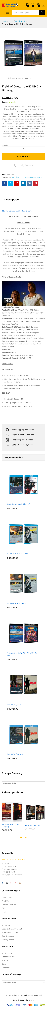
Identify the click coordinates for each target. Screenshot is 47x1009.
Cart (4, 964)
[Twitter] (7, 882)
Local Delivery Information (13, 929)
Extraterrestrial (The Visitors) (10, 825)
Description (11, 199)
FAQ (3, 908)
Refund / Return (9, 905)
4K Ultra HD (17, 177)
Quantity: (5, 145)
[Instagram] (20, 882)
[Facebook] (3, 882)
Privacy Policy (8, 940)
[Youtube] (15, 882)
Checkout (6, 968)
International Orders (10, 932)
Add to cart (23, 156)
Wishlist (5, 960)
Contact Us (7, 897)
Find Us (5, 901)
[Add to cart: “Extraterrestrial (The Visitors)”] (6, 820)
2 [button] (23, 837)
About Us (6, 925)
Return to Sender (32, 825)
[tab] (11, 200)
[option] (12, 818)
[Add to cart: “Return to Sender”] (29, 821)
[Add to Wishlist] (16, 165)
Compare (29, 165)
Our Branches (8, 936)
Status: (5, 102)
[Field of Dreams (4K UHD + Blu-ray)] (4, 183)
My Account (7, 953)
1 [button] (21, 837)
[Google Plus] (11, 882)
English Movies (29, 177)
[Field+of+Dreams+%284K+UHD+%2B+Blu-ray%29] (10, 183)
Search (42, 12)
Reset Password (9, 957)
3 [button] (26, 837)
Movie (39, 177)
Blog (3, 912)
